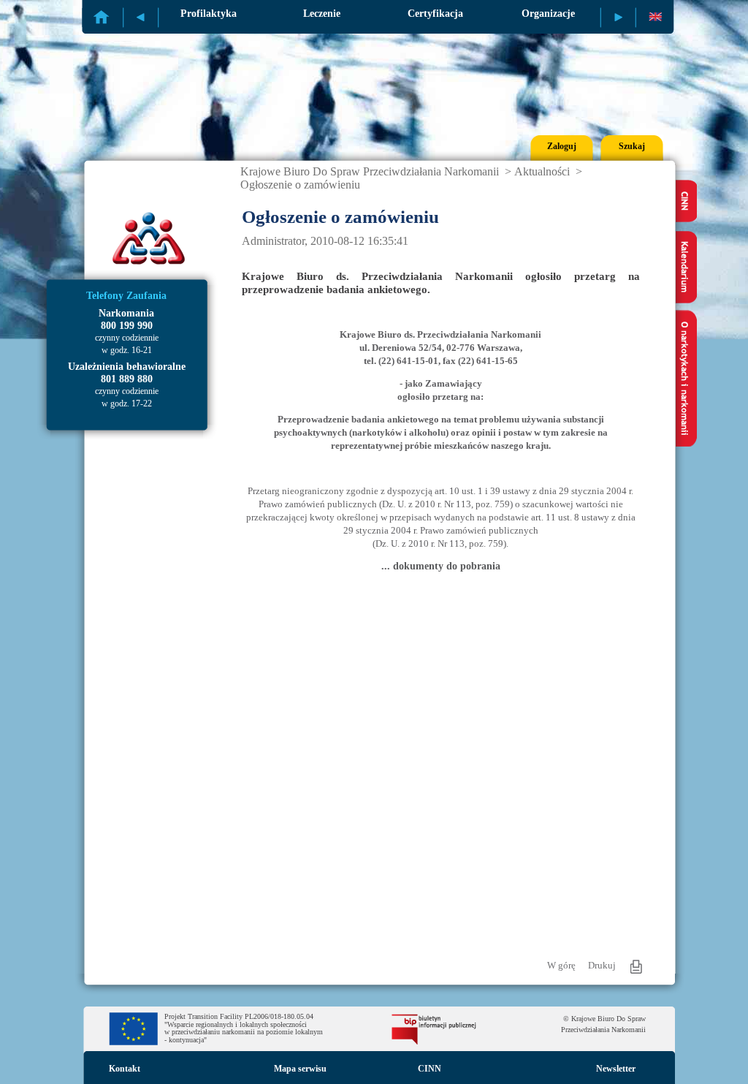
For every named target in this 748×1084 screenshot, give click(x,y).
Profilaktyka (208, 13)
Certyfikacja (435, 13)
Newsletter (616, 1069)
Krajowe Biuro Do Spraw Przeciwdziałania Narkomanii (369, 171)
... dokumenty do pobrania (440, 566)
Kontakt (124, 1069)
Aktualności (542, 171)
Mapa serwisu (300, 1069)
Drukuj (602, 965)
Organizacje (548, 13)
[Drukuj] (636, 967)
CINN (429, 1069)
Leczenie (321, 13)
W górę (561, 965)
